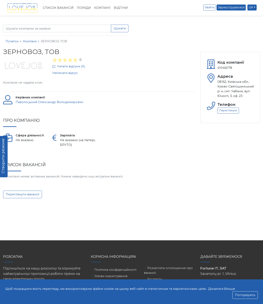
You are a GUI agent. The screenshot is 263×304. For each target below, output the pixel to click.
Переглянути (228, 110)
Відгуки (121, 8)
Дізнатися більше (221, 289)
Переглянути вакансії (22, 194)
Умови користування (110, 276)
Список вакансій (58, 8)
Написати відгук (65, 73)
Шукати (120, 28)
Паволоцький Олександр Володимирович (49, 102)
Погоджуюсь (245, 295)
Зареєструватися (231, 7)
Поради (84, 8)
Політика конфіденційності (115, 270)
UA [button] (251, 7)
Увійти (209, 7)
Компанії (102, 8)
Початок (12, 41)
